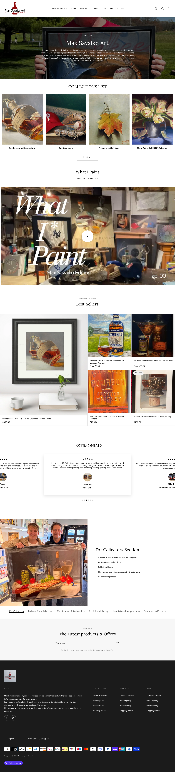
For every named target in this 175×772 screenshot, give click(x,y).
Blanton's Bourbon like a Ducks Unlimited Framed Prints (26, 419)
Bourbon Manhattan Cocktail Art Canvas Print (153, 361)
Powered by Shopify (25, 756)
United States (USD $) (36, 738)
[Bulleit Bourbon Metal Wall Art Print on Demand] (109, 391)
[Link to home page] (10, 676)
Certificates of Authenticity (71, 611)
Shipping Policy (99, 710)
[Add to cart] (83, 317)
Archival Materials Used (40, 611)
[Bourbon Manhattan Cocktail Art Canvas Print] (153, 335)
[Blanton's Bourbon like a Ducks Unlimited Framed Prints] (43, 365)
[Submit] (118, 642)
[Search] (162, 8)
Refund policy (98, 700)
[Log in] (156, 8)
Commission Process (155, 611)
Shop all (87, 157)
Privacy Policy (98, 705)
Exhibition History (98, 611)
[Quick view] (127, 317)
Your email (60, 643)
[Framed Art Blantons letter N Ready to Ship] (153, 391)
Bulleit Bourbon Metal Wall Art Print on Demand (107, 418)
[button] (82, 500)
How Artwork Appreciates (126, 611)
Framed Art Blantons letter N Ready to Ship (152, 417)
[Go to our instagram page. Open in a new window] (13, 717)
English (11, 738)
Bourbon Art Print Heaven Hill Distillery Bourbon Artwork (107, 362)
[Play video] (87, 236)
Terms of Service (100, 695)
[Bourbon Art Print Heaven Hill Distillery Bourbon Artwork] (109, 335)
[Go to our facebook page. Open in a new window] (6, 717)
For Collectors (16, 611)
